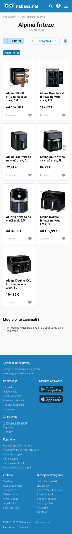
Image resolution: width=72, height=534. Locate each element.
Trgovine (8, 427)
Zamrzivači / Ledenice (50, 490)
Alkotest (42, 512)
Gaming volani (45, 503)
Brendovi (8, 431)
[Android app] (51, 389)
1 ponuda (44, 115)
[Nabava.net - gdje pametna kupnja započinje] (20, 6)
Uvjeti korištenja (12, 396)
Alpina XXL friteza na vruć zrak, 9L (52, 158)
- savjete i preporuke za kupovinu (22, 369)
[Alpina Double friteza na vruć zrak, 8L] (53, 201)
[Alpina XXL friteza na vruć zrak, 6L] (19, 140)
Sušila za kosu (11, 507)
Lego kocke (9, 503)
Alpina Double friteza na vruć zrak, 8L (50, 220)
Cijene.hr (24, 527)
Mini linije (8, 481)
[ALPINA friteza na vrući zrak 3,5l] (19, 201)
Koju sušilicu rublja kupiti (17, 467)
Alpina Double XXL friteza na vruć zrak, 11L (52, 97)
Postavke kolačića (13, 404)
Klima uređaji (10, 498)
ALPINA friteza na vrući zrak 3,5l (18, 218)
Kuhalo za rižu (11, 490)
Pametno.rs (42, 522)
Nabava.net (9, 16)
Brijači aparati (45, 494)
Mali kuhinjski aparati (33, 16)
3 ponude (11, 238)
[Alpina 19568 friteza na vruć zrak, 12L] (19, 77)
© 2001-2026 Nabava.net (17, 522)
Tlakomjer (43, 507)
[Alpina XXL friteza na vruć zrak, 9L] (53, 140)
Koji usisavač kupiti (14, 463)
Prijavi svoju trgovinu (15, 422)
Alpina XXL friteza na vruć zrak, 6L (18, 158)
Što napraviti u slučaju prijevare (21, 450)
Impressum (9, 409)
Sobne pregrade (46, 498)
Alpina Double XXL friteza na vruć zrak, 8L (18, 284)
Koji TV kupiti (10, 458)
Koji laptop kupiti (12, 454)
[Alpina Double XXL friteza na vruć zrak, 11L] (53, 77)
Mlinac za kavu (11, 494)
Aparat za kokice (13, 485)
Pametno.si (9, 527)
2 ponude (11, 115)
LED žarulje (43, 485)
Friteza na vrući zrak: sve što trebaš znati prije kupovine (35, 329)
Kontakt (7, 387)
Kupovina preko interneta (17, 445)
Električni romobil (47, 481)
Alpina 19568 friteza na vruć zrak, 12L (16, 97)
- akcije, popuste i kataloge (18, 373)
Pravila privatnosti (13, 400)
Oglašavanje (10, 391)
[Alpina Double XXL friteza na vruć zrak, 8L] (19, 264)
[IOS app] (51, 399)
